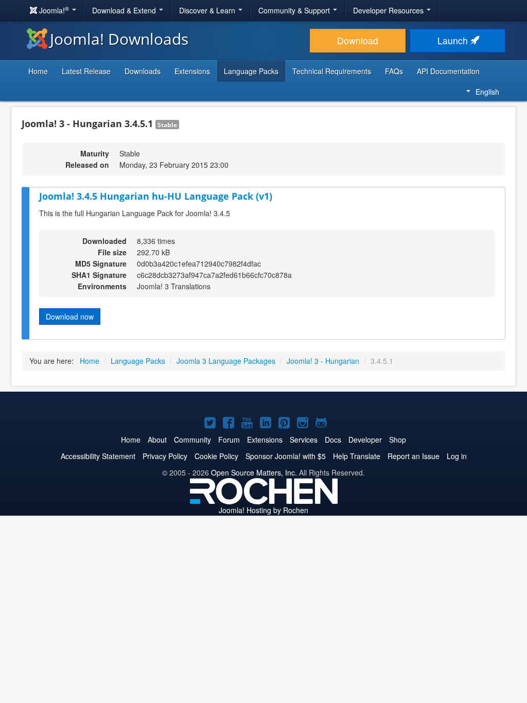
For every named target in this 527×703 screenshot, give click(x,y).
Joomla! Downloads (119, 38)
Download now (70, 316)
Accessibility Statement (98, 456)
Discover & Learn (208, 10)
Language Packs (251, 71)
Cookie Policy (216, 456)
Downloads (143, 71)
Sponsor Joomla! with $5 (285, 456)
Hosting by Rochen (263, 510)
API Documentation (448, 71)
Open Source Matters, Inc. (254, 472)
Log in (457, 456)
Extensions (192, 71)
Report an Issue (414, 456)
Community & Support (295, 10)
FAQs (394, 71)
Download (357, 40)
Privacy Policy (165, 456)
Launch (453, 40)
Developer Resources (389, 10)
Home (38, 71)
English (487, 91)
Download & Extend (125, 10)
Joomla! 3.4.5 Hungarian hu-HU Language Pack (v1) (155, 196)
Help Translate (356, 456)
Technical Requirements (331, 71)
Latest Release (86, 71)
